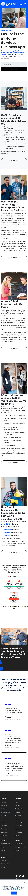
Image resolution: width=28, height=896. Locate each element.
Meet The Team (5, 864)
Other (17, 836)
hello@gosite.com (20, 847)
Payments (4, 815)
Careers (3, 867)
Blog (2, 847)
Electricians (18, 805)
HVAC (16, 802)
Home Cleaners (19, 822)
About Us (3, 860)
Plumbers (17, 812)
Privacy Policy (18, 889)
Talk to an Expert (13, 160)
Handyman (18, 815)
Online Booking (5, 812)
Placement (4, 825)
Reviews (3, 802)
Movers (17, 829)
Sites (2, 822)
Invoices (3, 819)
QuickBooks (4, 836)
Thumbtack (4, 832)
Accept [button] (14, 893)
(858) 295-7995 (19, 843)
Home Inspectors (20, 832)
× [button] (25, 883)
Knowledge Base (6, 843)
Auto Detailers (19, 809)
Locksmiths (18, 825)
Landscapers (18, 819)
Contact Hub (4, 809)
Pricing (3, 850)
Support (17, 850)
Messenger (4, 805)
